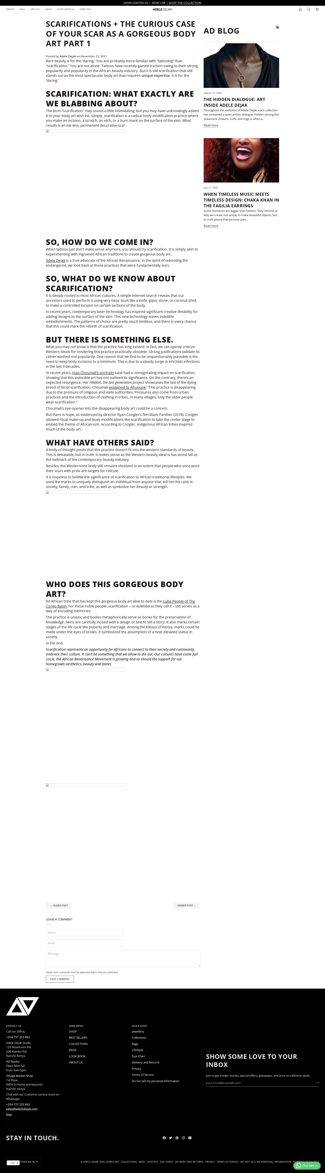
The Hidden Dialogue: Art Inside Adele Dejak (234, 102)
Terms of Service (143, 1075)
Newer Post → (187, 905)
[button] (11, 9)
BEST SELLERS (78, 1038)
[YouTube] (189, 1137)
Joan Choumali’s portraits (93, 372)
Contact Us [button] (13, 1025)
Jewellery (138, 1031)
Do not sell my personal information (155, 1081)
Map (9, 1114)
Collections (139, 1038)
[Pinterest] (177, 1137)
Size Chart (138, 1056)
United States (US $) (22, 1161)
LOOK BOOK (77, 1056)
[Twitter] (170, 1137)
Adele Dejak (55, 260)
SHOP (73, 1031)
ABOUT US (76, 1062)
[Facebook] (164, 1137)
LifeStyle (137, 1050)
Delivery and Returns (145, 1062)
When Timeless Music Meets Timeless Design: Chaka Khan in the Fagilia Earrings (241, 200)
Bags (135, 1044)
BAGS (72, 1050)
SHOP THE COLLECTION (185, 3)
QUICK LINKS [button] (139, 1025)
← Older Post (59, 905)
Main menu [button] (76, 1025)
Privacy (136, 1069)
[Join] (316, 1082)
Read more (211, 125)
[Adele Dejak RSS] (277, 27)
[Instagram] (183, 1137)
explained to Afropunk (127, 387)
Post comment (60, 979)
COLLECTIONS (78, 1044)
